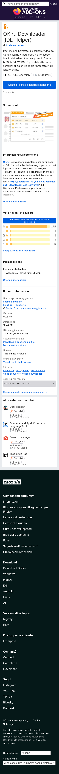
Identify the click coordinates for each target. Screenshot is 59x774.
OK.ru (6, 162)
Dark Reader (17, 406)
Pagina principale (12, 301)
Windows (9, 574)
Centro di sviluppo (15, 523)
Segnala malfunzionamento (20, 546)
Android (8, 591)
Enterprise (9, 641)
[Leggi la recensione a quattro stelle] (30, 231)
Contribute (10, 663)
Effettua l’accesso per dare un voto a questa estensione (29, 220)
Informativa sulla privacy (15, 720)
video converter (11, 373)
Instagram (9, 685)
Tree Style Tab (18, 453)
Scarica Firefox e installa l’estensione (29, 84)
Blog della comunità (16, 534)
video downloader (32, 373)
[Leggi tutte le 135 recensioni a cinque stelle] (30, 226)
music (25, 370)
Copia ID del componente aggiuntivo (26, 308)
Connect (8, 657)
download (8, 370)
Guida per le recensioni (18, 552)
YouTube (9, 691)
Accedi (53, 3)
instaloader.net (15, 45)
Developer (10, 669)
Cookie (36, 720)
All (4, 602)
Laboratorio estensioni (17, 517)
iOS (5, 585)
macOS (8, 579)
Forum (7, 540)
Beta (6, 625)
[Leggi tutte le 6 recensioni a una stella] (30, 244)
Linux (6, 597)
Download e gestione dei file (19, 342)
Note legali (8, 724)
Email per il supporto (14, 305)
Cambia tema (10, 758)
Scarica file (9, 92)
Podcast (8, 708)
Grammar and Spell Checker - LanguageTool (27, 425)
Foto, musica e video (14, 345)
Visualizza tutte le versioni (18, 362)
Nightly (8, 619)
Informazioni (11, 501)
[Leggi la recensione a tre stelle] (30, 235)
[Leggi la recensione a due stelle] (30, 239)
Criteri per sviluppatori (17, 529)
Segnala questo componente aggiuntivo (25, 392)
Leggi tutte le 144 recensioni (19, 250)
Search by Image (20, 437)
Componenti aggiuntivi (18, 495)
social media (38, 370)
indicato (37, 730)
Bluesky (8, 702)
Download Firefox (15, 568)
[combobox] (25, 4)
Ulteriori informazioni (14, 201)
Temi (31, 17)
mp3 (18, 370)
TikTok (7, 696)
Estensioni (19, 17)
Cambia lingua (10, 753)
